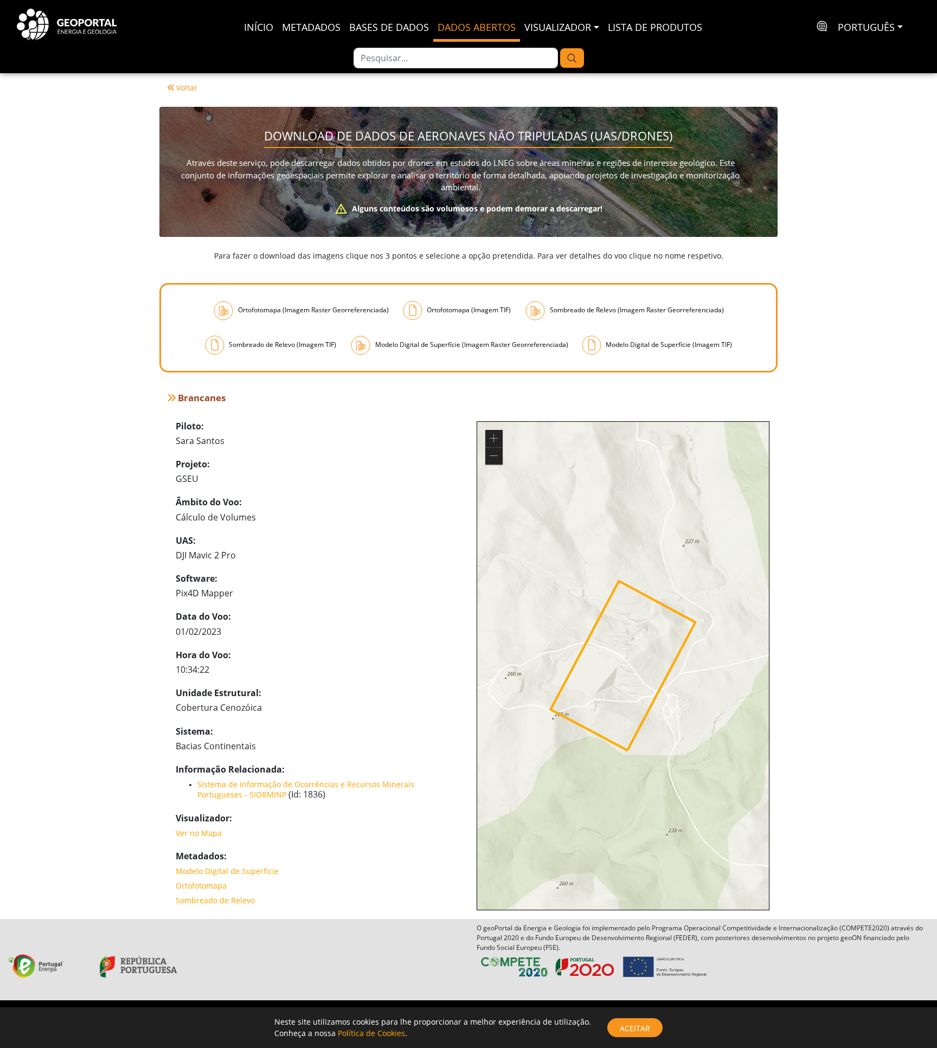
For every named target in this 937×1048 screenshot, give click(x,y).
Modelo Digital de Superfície (227, 871)
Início (258, 27)
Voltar (186, 87)
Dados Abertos (477, 27)
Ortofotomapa (201, 885)
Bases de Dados (389, 27)
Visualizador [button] (557, 27)
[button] (494, 438)
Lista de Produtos (655, 27)
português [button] (866, 27)
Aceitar (635, 1028)
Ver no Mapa (199, 833)
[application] (623, 666)
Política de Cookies (371, 1033)
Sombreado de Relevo (215, 900)
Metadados (311, 27)
